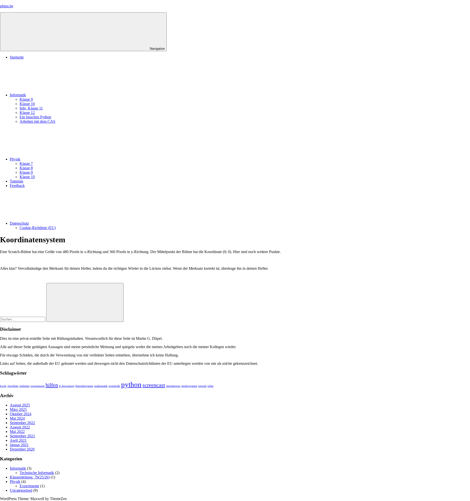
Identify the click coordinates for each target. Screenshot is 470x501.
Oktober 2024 (20, 414)
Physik (15, 159)
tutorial (202, 386)
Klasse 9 (26, 99)
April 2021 (18, 440)
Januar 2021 (19, 445)
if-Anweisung (66, 386)
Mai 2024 (17, 418)
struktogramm (189, 386)
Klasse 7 (26, 163)
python (131, 384)
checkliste (12, 386)
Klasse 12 (27, 112)
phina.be (6, 6)
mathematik (100, 386)
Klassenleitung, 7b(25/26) (30, 477)
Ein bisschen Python (35, 117)
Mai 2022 (17, 431)
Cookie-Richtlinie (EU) (38, 228)
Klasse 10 (27, 104)
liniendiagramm (84, 386)
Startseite (17, 57)
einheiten (24, 386)
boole (3, 386)
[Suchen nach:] (23, 319)
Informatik (18, 95)
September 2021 (22, 436)
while (210, 386)
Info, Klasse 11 (31, 108)
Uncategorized (21, 490)
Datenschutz (19, 223)
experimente (38, 386)
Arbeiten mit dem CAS (37, 121)
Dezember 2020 (22, 449)
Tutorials (16, 181)
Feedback (17, 185)
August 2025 (20, 405)
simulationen (173, 386)
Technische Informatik (37, 473)
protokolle (114, 386)
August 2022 (20, 427)
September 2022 (22, 423)
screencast (153, 385)
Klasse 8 (26, 168)
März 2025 (18, 409)
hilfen (52, 385)
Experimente (29, 486)
